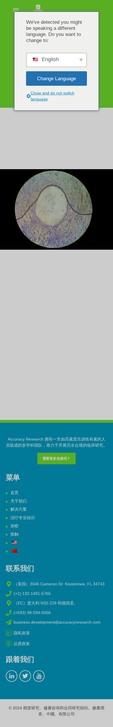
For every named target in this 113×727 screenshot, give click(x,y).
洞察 (14, 526)
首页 (14, 492)
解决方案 (18, 509)
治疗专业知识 (22, 517)
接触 (14, 534)
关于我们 (18, 501)
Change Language (56, 78)
